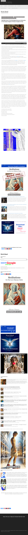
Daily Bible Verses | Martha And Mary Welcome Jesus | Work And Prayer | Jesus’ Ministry (12, 213)
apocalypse (16, 60)
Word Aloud (2, 530)
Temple (26, 41)
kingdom (18, 56)
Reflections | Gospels (15, 8)
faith (9, 84)
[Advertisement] (14, 122)
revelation (24, 60)
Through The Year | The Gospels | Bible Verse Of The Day (9, 18)
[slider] (25, 43)
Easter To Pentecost (3, 8)
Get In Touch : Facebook (7, 531)
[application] (14, 43)
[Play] (2, 43)
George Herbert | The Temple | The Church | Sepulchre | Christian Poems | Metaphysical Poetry (13, 196)
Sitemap (2, 531)
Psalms (9, 8)
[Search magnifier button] (26, 259)
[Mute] (23, 43)
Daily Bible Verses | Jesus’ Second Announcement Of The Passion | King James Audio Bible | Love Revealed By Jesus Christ (17, 379)
